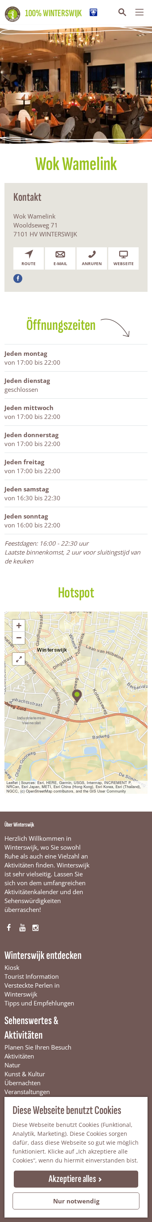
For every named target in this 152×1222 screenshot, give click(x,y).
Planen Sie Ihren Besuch (37, 1047)
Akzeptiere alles (72, 1179)
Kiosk (11, 967)
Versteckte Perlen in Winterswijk (32, 989)
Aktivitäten (19, 1056)
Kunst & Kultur (24, 1074)
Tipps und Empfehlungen (39, 1003)
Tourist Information (31, 976)
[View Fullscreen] (19, 659)
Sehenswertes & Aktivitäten (31, 1028)
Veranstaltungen (27, 1092)
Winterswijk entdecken (42, 955)
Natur (12, 1065)
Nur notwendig (76, 1201)
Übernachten (22, 1083)
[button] (76, 695)
